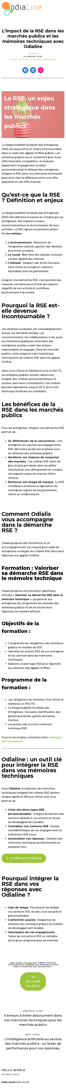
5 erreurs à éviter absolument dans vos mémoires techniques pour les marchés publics (33, 1020)
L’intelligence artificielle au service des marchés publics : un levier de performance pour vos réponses (33, 1043)
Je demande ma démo (33, 981)
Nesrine (33, 54)
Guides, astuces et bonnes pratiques (33, 60)
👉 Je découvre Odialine (24, 858)
